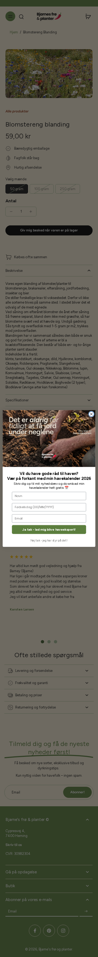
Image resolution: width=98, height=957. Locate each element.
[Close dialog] (91, 414)
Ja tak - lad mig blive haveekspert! (49, 530)
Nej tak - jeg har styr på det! (49, 540)
